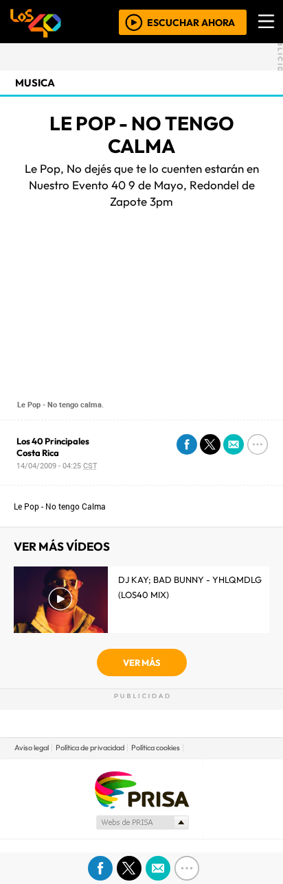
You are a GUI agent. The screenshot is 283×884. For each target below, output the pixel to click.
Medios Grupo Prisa (142, 822)
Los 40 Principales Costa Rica (52, 446)
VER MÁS (142, 662)
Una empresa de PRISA (141, 789)
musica (35, 82)
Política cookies (155, 747)
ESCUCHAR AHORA (191, 21)
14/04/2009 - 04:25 (56, 465)
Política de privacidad (90, 747)
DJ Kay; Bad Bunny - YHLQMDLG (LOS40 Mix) (190, 587)
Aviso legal (31, 747)
